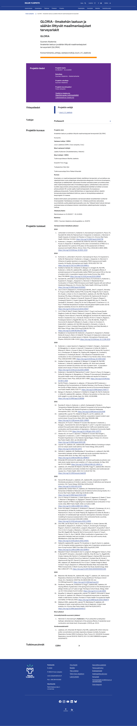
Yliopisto (61, 8)
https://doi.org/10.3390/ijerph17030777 (95, 390)
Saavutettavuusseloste (99, 665)
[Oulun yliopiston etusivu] (37, 3)
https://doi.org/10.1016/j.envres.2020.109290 (73, 370)
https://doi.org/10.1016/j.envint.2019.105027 (73, 309)
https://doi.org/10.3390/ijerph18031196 (71, 442)
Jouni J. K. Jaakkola (65, 112)
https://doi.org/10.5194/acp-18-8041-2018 (72, 250)
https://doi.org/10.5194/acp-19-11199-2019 (95, 339)
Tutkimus (46, 8)
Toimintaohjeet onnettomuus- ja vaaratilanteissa (102, 681)
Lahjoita (91, 3)
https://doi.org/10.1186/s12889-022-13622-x (73, 506)
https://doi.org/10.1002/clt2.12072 (70, 449)
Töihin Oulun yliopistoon (77, 674)
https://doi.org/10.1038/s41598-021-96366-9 (73, 458)
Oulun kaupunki (97, 684)
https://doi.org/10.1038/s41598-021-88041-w (86, 464)
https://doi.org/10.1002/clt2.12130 (70, 486)
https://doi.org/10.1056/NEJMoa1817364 (72, 331)
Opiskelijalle (81, 8)
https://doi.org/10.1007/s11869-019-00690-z (73, 265)
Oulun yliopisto (29, 14)
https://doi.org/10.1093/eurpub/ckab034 (72, 473)
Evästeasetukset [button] (97, 671)
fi (100, 4)
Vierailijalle (90, 8)
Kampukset (95, 677)
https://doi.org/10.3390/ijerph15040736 (89, 239)
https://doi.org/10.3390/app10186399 (71, 398)
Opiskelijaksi (38, 8)
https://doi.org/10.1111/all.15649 (94, 591)
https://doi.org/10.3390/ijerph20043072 (71, 609)
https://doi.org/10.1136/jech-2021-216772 (86, 431)
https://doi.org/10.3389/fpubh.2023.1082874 (93, 600)
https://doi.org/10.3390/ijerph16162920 (71, 287)
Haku (81, 3)
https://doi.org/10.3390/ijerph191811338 (72, 495)
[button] (107, 3)
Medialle (97, 8)
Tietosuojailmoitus (97, 668)
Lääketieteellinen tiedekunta (64, 98)
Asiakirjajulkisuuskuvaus (99, 674)
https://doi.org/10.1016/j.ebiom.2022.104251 (73, 541)
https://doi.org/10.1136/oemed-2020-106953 (73, 420)
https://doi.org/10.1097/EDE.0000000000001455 (89, 569)
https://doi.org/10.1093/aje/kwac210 (86, 582)
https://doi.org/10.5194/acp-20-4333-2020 (91, 359)
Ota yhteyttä (73, 665)
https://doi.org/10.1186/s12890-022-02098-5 (73, 550)
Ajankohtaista (28, 8)
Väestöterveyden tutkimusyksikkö (67, 95)
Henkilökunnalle (106, 8)
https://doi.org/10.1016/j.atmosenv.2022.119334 (74, 521)
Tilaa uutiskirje (74, 671)
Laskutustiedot (74, 677)
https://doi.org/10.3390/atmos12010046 (91, 412)
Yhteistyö (54, 8)
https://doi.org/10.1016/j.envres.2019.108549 (85, 276)
